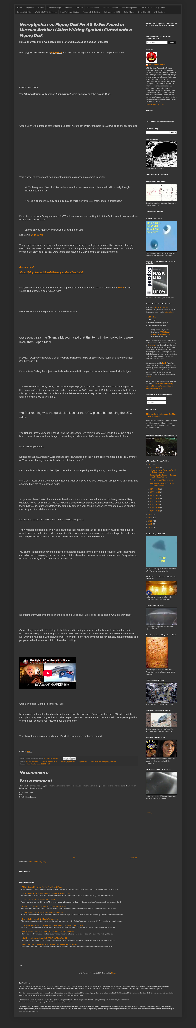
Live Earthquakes (129, 8)
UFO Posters (159, 12)
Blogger (114, 973)
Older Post (133, 858)
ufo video (113, 761)
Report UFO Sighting (91, 12)
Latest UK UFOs (24, 12)
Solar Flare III (144, 12)
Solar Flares (129, 12)
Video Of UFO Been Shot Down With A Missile (38, 900)
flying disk (56, 52)
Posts (149, 398)
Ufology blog (169, 312)
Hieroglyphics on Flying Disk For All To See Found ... (163, 471)
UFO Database (93, 8)
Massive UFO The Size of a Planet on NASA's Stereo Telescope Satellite (48, 932)
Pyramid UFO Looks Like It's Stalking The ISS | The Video (42, 913)
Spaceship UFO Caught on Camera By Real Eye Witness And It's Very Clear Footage (52, 925)
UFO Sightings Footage (157, 65)
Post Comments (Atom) (37, 862)
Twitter (41, 8)
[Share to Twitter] (69, 758)
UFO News (37, 235)
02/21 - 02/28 (155, 498)
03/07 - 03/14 (155, 492)
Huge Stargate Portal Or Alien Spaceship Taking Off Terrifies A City (46, 893)
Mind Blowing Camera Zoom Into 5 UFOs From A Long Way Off (44, 938)
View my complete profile (155, 105)
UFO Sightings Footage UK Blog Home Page (161, 333)
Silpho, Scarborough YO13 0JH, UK (38, 764)
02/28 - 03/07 (155, 495)
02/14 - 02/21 (155, 502)
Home (19, 8)
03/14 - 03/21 (155, 489)
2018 (150, 521)
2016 (150, 527)
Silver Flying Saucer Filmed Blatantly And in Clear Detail (51, 272)
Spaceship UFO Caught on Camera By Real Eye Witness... (163, 476)
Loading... (149, 813)
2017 (150, 524)
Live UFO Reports (110, 8)
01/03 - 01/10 (155, 511)
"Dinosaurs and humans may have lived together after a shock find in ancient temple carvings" (159, 385)
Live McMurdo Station (69, 12)
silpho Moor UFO (72, 761)
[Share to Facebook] (71, 758)
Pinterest (68, 8)
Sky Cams (160, 8)
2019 (150, 518)
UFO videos (152, 317)
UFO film (98, 761)
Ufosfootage (152, 345)
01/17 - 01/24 (155, 505)
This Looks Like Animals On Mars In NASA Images (40, 919)
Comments (151, 402)
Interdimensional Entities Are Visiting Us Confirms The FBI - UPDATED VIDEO (50, 944)
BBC (29, 751)
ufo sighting (105, 761)
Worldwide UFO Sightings (46, 12)
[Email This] (64, 758)
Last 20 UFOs (146, 8)
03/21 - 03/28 (155, 467)
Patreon (79, 8)
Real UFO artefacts (60, 761)
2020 (150, 515)
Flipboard (30, 8)
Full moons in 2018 (112, 12)
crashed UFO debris (39, 761)
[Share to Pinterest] (74, 758)
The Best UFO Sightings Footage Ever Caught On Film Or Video (45, 906)
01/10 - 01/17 (155, 508)
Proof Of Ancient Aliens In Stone (161, 480)
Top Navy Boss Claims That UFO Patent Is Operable (162, 484)
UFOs (121, 287)
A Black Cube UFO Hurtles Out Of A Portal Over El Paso (42, 887)
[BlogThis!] (66, 758)
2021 (150, 465)
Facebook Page (54, 8)
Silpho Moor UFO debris (87, 761)
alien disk (28, 761)
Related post (26, 267)
